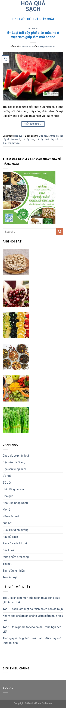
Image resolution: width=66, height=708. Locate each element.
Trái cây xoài (14, 143)
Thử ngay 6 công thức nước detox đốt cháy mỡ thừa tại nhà (32, 641)
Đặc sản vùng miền (15, 469)
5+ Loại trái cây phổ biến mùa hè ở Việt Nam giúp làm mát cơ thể (33, 35)
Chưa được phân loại (16, 455)
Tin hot (7, 563)
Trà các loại (10, 577)
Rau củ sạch (10, 536)
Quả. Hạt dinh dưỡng (16, 530)
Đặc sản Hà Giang (14, 462)
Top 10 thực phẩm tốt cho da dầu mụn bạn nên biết (32, 629)
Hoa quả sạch (33, 6)
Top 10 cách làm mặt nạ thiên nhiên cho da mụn (33, 609)
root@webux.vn (46, 46)
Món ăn (7, 509)
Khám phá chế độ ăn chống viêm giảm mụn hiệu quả (33, 618)
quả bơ (7, 523)
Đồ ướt (7, 482)
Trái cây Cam (27, 139)
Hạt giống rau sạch (14, 489)
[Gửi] (59, 231)
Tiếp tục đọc (33, 124)
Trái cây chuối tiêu (44, 139)
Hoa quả (33, 28)
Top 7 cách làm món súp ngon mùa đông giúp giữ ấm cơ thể (31, 600)
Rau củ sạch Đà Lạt (15, 543)
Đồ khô (7, 475)
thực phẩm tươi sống (16, 557)
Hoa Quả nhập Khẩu (15, 503)
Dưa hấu (43, 135)
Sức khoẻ (8, 550)
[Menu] (5, 6)
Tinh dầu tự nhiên (14, 570)
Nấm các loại (11, 516)
